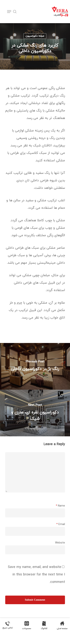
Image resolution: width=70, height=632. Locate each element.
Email (60, 524)
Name (60, 506)
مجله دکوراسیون (35, 36)
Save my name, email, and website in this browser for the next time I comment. (36, 574)
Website (60, 543)
